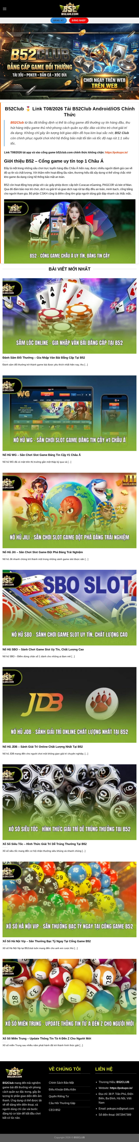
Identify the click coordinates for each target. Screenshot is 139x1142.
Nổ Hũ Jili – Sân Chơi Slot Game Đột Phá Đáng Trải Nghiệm (43, 552)
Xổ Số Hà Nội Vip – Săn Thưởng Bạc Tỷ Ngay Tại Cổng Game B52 (47, 941)
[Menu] (5, 9)
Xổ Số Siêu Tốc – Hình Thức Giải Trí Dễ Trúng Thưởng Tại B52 (45, 844)
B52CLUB (122, 1082)
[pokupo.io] (69, 9)
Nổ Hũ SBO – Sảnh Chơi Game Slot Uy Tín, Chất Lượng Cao (43, 649)
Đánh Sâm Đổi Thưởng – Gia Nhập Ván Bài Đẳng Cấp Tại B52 (44, 357)
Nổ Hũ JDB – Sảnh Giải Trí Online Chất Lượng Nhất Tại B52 (43, 746)
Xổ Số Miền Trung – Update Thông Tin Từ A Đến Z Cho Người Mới (47, 1038)
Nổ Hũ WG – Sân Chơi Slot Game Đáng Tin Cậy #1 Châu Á (42, 455)
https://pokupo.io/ (121, 1088)
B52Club (8, 1082)
